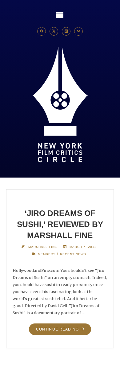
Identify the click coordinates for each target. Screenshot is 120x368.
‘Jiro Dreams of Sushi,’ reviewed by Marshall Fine (60, 224)
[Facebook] (41, 31)
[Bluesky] (78, 31)
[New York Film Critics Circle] (60, 105)
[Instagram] (66, 31)
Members (47, 254)
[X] (54, 31)
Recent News (73, 254)
